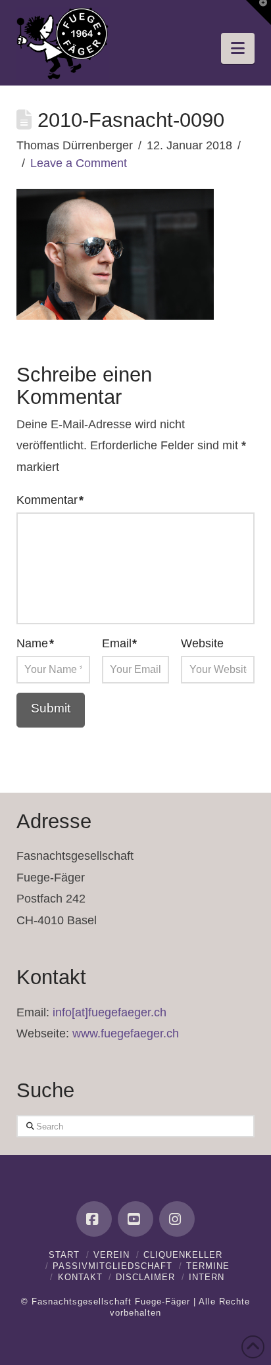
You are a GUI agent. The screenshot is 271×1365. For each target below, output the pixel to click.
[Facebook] (94, 1219)
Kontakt (80, 1277)
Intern (206, 1277)
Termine (208, 1266)
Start (64, 1255)
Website (202, 643)
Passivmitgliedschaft (112, 1266)
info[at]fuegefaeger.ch (109, 1012)
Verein (111, 1255)
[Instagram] (177, 1219)
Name (35, 643)
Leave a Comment (78, 163)
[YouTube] (135, 1219)
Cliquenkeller (182, 1255)
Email (119, 643)
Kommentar (50, 500)
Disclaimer (145, 1277)
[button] (238, 48)
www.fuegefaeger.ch (125, 1033)
